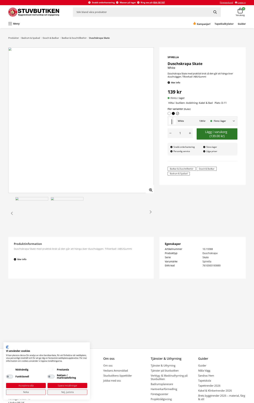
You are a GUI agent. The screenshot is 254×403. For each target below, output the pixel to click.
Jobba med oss (112, 380)
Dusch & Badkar (51, 37)
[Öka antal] (190, 133)
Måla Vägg (204, 370)
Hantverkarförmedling (164, 389)
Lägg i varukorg (217, 134)
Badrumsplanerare (162, 384)
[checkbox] (9, 369)
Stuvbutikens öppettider (117, 375)
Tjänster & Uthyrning (163, 365)
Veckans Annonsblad (115, 370)
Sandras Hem (206, 375)
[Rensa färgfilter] (177, 113)
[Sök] (215, 12)
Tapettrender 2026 (209, 385)
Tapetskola (204, 380)
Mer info (175, 82)
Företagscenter (159, 394)
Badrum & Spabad (30, 37)
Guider (202, 365)
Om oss (107, 365)
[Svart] (173, 113)
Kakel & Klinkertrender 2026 (215, 390)
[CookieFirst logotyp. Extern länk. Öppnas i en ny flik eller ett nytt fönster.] (7, 347)
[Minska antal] (170, 133)
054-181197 (159, 2)
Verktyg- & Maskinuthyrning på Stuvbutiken (169, 377)
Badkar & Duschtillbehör (74, 37)
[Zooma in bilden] (149, 189)
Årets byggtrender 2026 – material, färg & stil (221, 397)
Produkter (13, 37)
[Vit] (169, 113)
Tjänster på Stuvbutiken (165, 370)
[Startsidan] (33, 12)
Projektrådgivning (161, 399)
